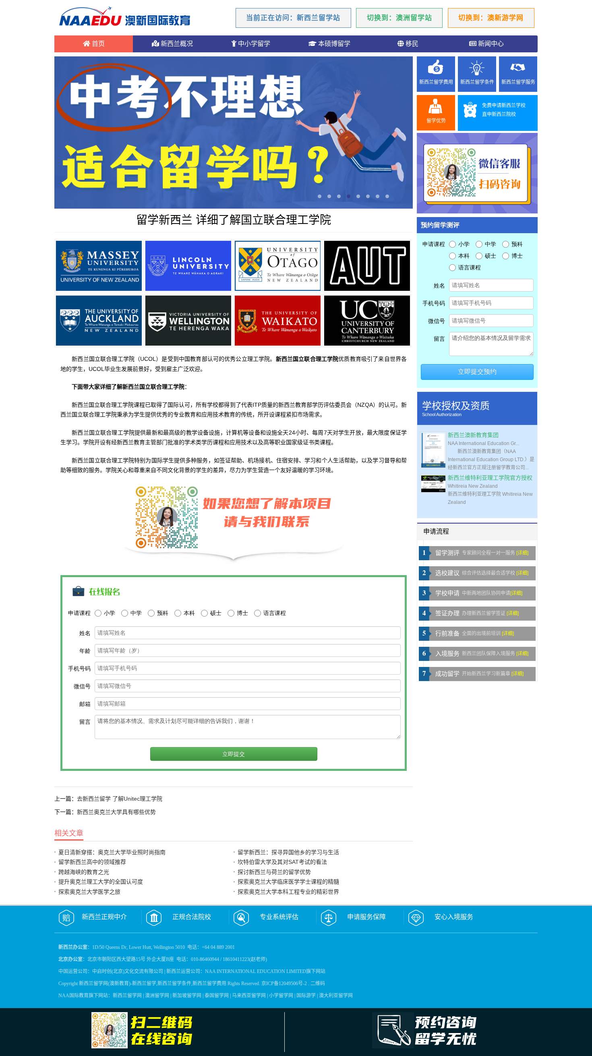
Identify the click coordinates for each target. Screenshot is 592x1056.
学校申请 (447, 593)
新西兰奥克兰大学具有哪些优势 (116, 812)
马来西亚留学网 (249, 995)
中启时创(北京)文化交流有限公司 (127, 971)
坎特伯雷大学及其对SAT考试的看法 (282, 862)
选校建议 (447, 573)
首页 (97, 43)
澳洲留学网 (157, 995)
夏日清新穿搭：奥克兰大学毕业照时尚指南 (112, 852)
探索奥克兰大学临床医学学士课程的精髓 (288, 881)
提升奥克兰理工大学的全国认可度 (100, 881)
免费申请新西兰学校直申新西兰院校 (504, 110)
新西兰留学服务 (518, 82)
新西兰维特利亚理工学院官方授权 (490, 478)
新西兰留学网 (127, 995)
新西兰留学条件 (477, 82)
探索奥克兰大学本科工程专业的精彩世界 (288, 891)
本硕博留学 (333, 43)
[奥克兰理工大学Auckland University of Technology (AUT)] (367, 265)
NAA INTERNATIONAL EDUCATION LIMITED (255, 971)
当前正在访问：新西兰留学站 (293, 18)
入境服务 (447, 653)
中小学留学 (253, 43)
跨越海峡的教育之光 (83, 872)
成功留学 (447, 674)
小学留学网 (281, 995)
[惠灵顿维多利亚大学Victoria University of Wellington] (188, 320)
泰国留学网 (217, 995)
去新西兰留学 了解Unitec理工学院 (119, 798)
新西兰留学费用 (436, 82)
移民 (411, 43)
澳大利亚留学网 (336, 995)
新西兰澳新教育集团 (473, 435)
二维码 (317, 983)
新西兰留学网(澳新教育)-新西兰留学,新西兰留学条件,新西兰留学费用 (152, 983)
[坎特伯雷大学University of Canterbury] (367, 320)
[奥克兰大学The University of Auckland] (99, 320)
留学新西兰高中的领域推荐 (92, 862)
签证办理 (447, 613)
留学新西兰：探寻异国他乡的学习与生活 (288, 852)
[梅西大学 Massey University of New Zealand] (99, 265)
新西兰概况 (176, 43)
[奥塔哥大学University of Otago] (277, 265)
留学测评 (447, 553)
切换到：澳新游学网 (491, 18)
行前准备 (447, 633)
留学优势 (436, 121)
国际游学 (306, 995)
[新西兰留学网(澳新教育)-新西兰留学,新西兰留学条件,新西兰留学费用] (124, 17)
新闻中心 (490, 43)
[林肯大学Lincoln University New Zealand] (188, 265)
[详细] (522, 553)
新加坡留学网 (186, 995)
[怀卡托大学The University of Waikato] (277, 320)
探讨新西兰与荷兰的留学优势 (274, 872)
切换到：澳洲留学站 (399, 18)
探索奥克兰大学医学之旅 (89, 891)
